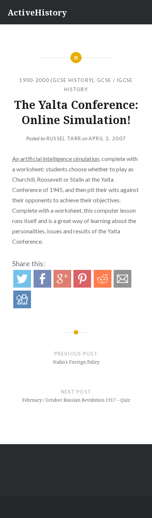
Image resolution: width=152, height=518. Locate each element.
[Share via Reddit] (102, 285)
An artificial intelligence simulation (55, 158)
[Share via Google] (62, 285)
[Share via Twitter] (22, 285)
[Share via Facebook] (42, 285)
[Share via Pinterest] (82, 285)
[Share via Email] (122, 285)
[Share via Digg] (22, 305)
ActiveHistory (37, 12)
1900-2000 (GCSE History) (56, 80)
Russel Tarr (63, 138)
